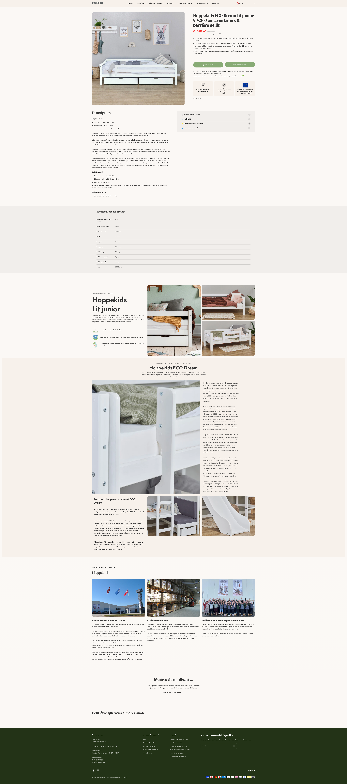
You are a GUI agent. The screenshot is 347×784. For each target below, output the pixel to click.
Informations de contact (177, 753)
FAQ (144, 739)
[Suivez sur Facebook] (93, 770)
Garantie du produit (149, 743)
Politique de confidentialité (178, 756)
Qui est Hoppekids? (149, 746)
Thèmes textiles (201, 3)
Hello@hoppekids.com (99, 742)
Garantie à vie (147, 753)
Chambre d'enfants (155, 3)
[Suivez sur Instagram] (98, 770)
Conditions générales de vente (179, 739)
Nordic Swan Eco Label (150, 750)
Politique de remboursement (178, 746)
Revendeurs (215, 3)
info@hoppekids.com (98, 762)
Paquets (130, 3)
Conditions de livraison (176, 743)
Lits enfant (140, 3)
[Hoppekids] (98, 3)
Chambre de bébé (184, 3)
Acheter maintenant (239, 65)
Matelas (170, 3)
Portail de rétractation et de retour (180, 750)
